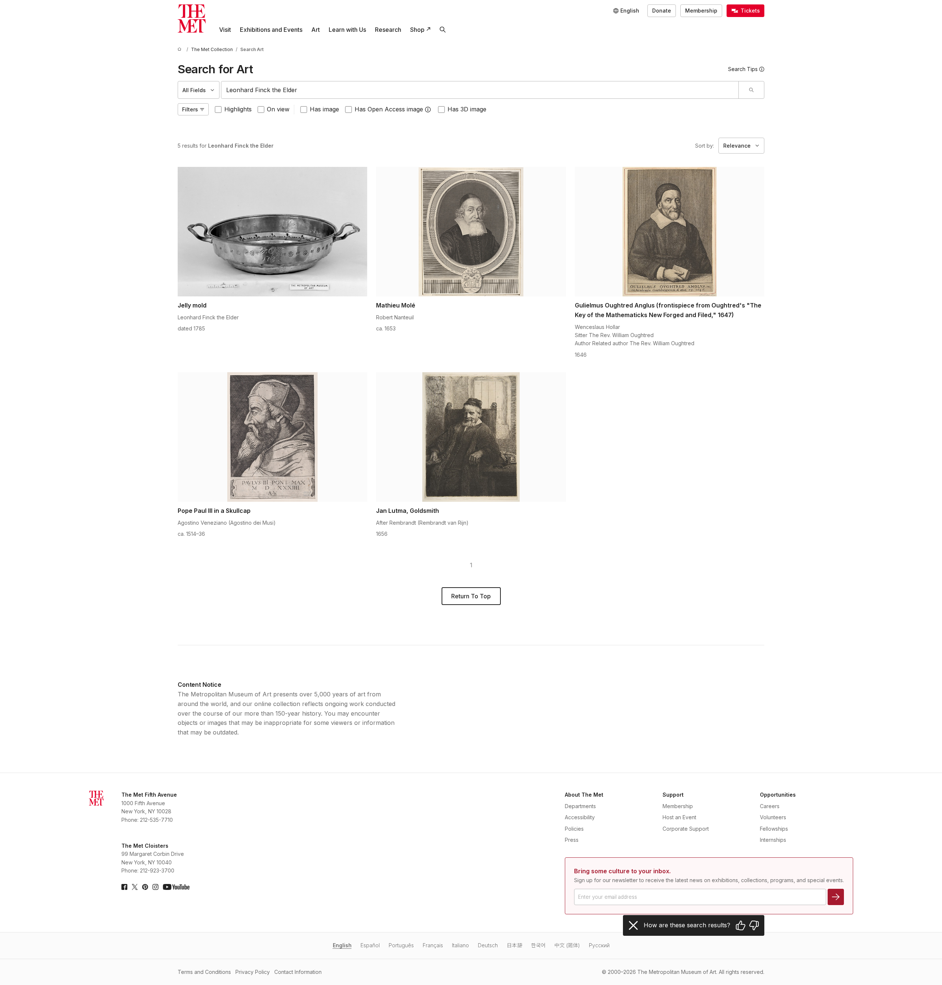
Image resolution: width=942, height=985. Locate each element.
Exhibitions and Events (271, 29)
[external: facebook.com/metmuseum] (124, 887)
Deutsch (488, 945)
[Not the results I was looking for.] (754, 925)
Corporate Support (686, 829)
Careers (770, 806)
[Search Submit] (751, 89)
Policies (574, 829)
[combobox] (479, 89)
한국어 (538, 945)
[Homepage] (192, 18)
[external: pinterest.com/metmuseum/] (145, 887)
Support (673, 794)
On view (278, 109)
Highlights (238, 109)
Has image (324, 109)
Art (315, 29)
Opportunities (778, 794)
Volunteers (773, 817)
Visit (225, 29)
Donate (661, 10)
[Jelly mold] (272, 231)
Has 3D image (466, 109)
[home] (181, 49)
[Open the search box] (442, 29)
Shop (417, 29)
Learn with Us (347, 29)
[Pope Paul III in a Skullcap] (272, 437)
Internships (773, 840)
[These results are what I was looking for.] (741, 925)
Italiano (460, 945)
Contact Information (298, 972)
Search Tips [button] (743, 69)
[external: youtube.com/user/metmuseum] (176, 887)
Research (388, 29)
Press (572, 840)
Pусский (599, 945)
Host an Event (679, 817)
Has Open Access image (389, 109)
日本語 (514, 945)
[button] (428, 109)
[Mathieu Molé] (471, 231)
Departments (580, 806)
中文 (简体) (567, 945)
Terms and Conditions (204, 972)
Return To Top (471, 596)
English (342, 945)
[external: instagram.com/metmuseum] (155, 887)
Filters (190, 109)
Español (370, 945)
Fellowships (774, 829)
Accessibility (580, 817)
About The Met (584, 794)
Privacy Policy (252, 972)
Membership (701, 10)
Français (433, 945)
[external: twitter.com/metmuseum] (135, 887)
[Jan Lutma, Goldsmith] (471, 437)
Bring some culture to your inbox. (622, 871)
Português (401, 945)
